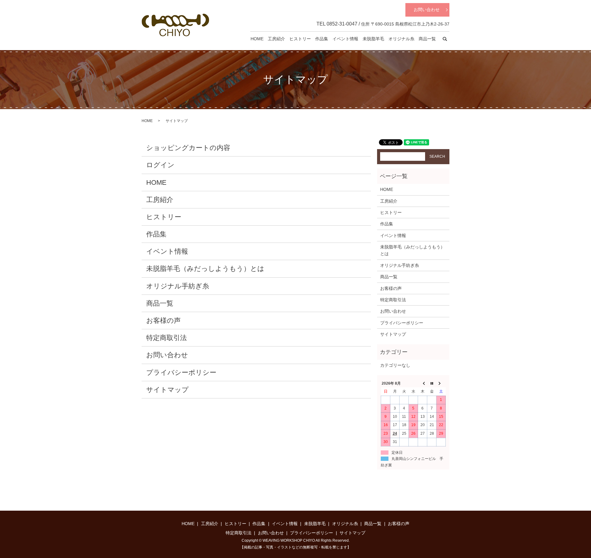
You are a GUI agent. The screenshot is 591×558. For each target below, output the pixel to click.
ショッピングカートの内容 (188, 148)
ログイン (160, 165)
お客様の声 (163, 320)
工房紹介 (276, 38)
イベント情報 (345, 38)
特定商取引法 (166, 338)
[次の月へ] (441, 383)
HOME (257, 38)
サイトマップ (167, 390)
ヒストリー (300, 38)
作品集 (321, 38)
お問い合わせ (427, 9)
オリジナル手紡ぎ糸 (177, 286)
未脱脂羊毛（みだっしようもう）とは (205, 268)
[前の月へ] (422, 383)
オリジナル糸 (401, 38)
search (444, 39)
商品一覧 (427, 38)
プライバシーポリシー (181, 372)
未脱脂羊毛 (373, 38)
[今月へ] (431, 383)
